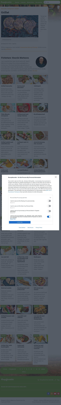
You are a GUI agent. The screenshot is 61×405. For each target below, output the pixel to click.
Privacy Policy (39, 227)
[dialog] (30, 202)
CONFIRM (20, 222)
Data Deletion (22, 227)
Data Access (30, 227)
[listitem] (30, 197)
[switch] (49, 201)
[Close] (56, 177)
